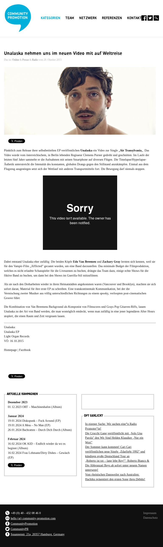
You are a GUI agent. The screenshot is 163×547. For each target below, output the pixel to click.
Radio (35, 59)
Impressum (149, 513)
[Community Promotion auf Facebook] (144, 18)
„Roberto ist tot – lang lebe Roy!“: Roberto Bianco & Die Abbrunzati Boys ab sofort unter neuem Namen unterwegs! (117, 465)
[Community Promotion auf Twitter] (150, 18)
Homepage (10, 350)
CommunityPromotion (24, 523)
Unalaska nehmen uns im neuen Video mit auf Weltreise (63, 53)
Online (15, 59)
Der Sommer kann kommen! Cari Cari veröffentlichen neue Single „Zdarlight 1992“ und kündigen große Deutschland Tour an (115, 451)
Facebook (25, 350)
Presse (25, 59)
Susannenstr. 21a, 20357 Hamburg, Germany (38, 534)
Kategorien (50, 18)
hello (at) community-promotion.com (33, 518)
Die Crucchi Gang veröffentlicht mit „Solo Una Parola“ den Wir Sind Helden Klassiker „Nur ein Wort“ (114, 438)
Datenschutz (150, 517)
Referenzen (112, 18)
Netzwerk (88, 18)
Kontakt (134, 18)
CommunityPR (19, 529)
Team (69, 18)
